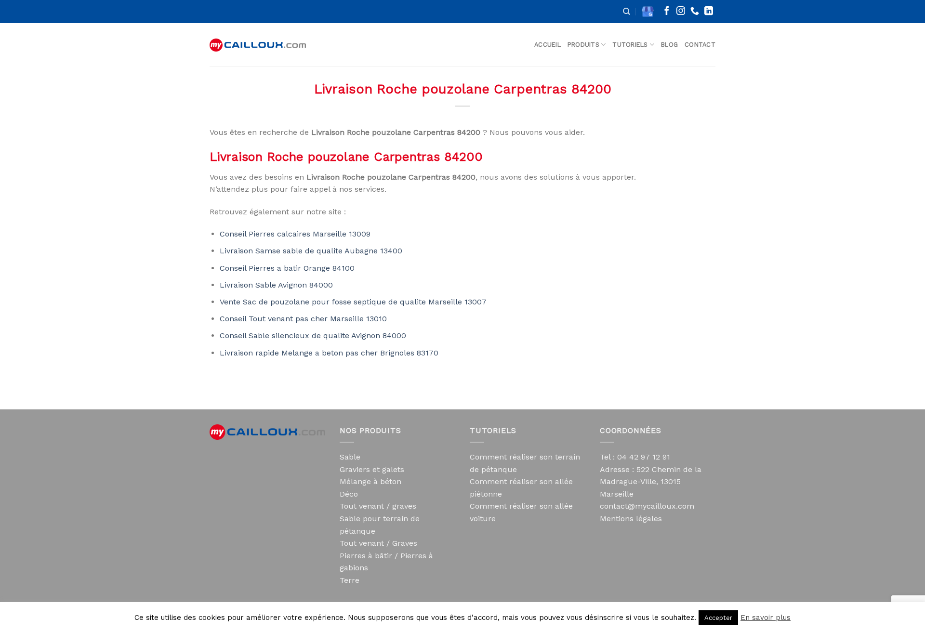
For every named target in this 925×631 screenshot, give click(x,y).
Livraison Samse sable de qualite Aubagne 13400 (311, 250)
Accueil (547, 44)
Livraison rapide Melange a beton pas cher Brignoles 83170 (329, 352)
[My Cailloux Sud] (258, 45)
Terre (349, 580)
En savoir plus (765, 617)
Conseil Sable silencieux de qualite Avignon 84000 (313, 335)
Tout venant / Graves (378, 543)
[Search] (626, 11)
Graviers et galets (372, 469)
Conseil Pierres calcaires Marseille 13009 (295, 233)
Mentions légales (631, 518)
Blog (669, 44)
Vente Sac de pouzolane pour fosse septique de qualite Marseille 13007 (353, 301)
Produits (583, 44)
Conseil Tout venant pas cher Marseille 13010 (303, 318)
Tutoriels (630, 44)
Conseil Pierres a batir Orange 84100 (287, 268)
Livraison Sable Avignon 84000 (276, 284)
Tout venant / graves (378, 506)
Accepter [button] (718, 617)
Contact (700, 44)
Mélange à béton (370, 481)
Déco (349, 494)
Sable (350, 456)
